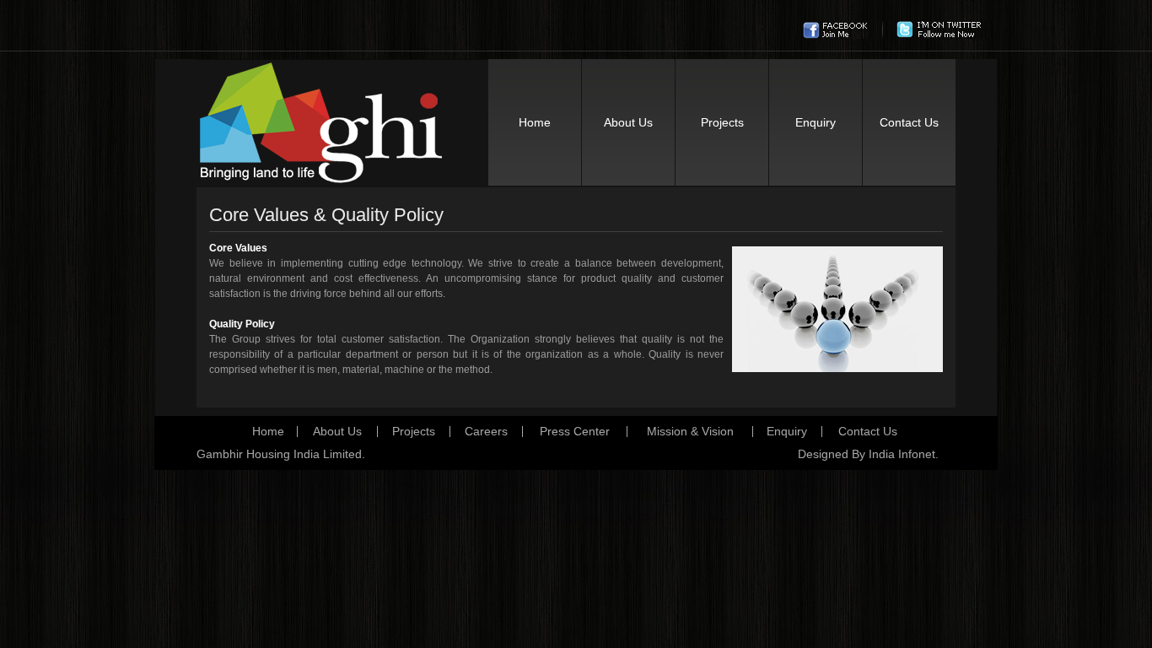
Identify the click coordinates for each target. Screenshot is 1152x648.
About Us (628, 122)
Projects (722, 122)
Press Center (575, 431)
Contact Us (909, 122)
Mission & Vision (690, 431)
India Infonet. (904, 454)
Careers (486, 431)
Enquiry (815, 122)
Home (535, 122)
